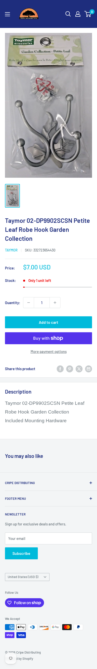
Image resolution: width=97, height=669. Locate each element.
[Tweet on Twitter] (79, 368)
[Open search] (68, 14)
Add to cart (48, 322)
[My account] (77, 14)
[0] (88, 14)
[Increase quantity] (55, 302)
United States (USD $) (23, 577)
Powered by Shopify (19, 659)
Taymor (11, 250)
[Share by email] (88, 368)
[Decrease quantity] (28, 302)
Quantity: (12, 302)
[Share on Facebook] (60, 368)
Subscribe (21, 553)
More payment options (49, 351)
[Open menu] (7, 14)
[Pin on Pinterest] (69, 368)
